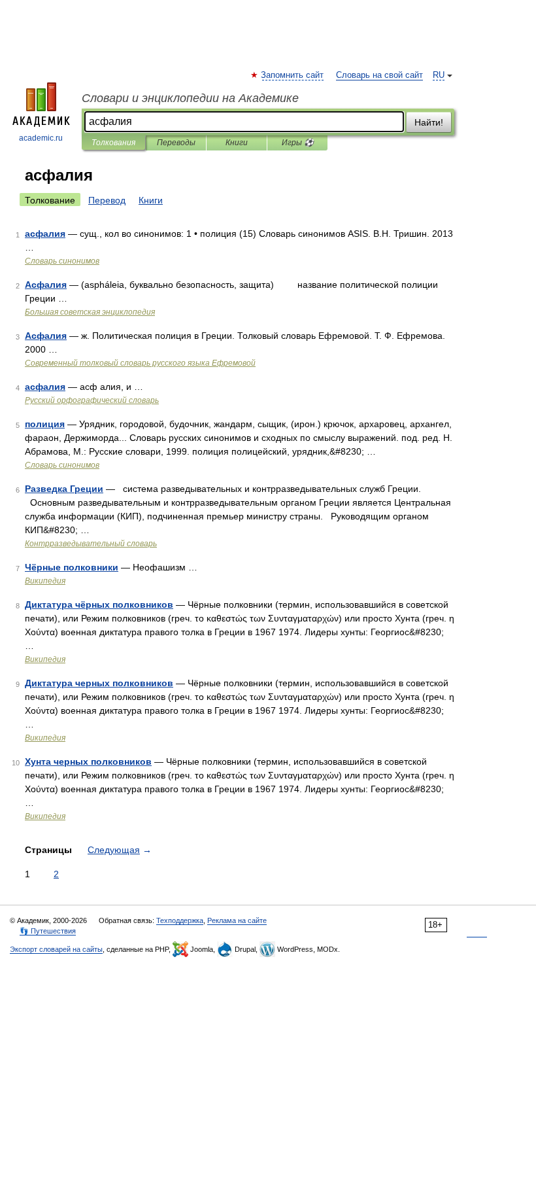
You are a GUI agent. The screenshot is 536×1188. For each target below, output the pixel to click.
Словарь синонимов (62, 261)
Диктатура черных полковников (99, 683)
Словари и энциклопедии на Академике (190, 98)
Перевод (107, 200)
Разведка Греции (64, 488)
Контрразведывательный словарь (91, 543)
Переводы (176, 142)
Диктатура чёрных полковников (99, 604)
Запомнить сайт (293, 75)
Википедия (45, 580)
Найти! (428, 122)
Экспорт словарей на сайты (56, 949)
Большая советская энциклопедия (90, 312)
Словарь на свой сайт (379, 75)
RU (438, 75)
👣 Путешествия (48, 931)
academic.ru (41, 138)
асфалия (45, 233)
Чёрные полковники (71, 567)
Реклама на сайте (237, 920)
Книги (237, 142)
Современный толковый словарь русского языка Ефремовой (140, 363)
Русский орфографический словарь (92, 400)
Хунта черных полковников (88, 761)
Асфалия (46, 284)
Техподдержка (179, 920)
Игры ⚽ (298, 142)
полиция (45, 424)
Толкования (113, 142)
